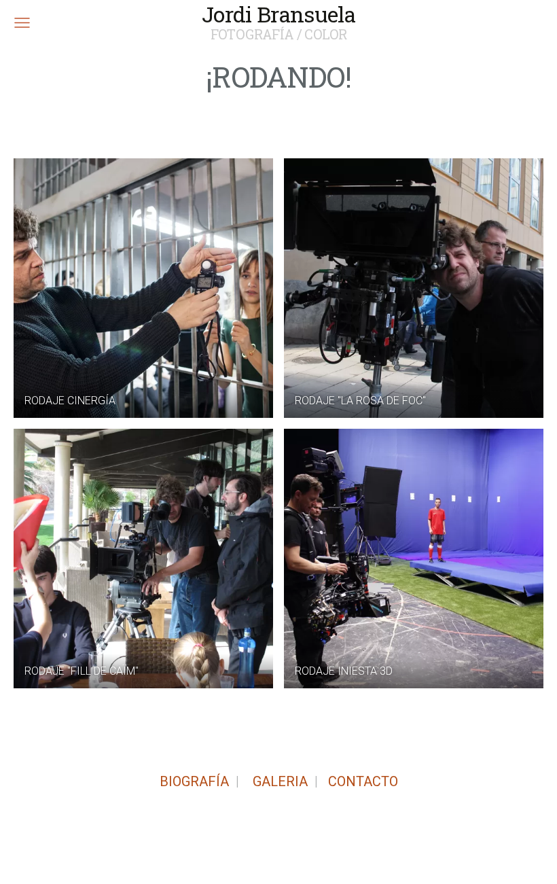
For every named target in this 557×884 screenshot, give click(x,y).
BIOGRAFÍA (194, 781)
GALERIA (278, 781)
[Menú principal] (22, 22)
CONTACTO (363, 781)
